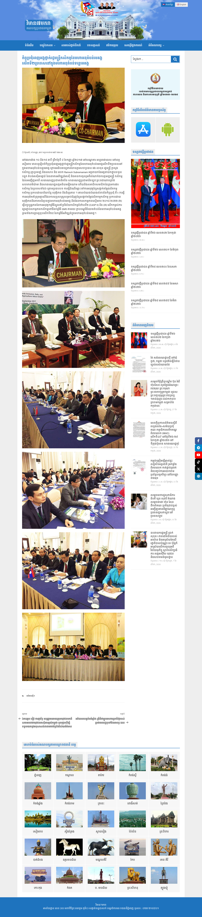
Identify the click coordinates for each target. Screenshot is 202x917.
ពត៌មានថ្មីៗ (31, 695)
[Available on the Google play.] (167, 130)
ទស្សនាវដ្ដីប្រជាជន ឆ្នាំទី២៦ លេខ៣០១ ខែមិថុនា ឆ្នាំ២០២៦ (154, 251)
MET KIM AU (58, 152)
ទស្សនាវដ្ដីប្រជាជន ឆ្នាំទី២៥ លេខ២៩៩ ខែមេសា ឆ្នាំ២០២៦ (154, 285)
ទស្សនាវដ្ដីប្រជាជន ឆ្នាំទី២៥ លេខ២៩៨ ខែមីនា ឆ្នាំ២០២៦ (154, 302)
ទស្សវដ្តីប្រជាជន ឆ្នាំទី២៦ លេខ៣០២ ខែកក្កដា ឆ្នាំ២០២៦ (153, 234)
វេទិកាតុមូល (112, 45)
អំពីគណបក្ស (155, 45)
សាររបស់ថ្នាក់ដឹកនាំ (71, 45)
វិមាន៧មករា (38, 23)
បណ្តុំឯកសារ (46, 45)
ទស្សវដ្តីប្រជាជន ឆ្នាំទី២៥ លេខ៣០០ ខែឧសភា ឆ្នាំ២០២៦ (154, 268)
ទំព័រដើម (29, 45)
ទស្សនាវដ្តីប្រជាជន (143, 152)
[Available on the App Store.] (143, 130)
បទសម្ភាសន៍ (93, 45)
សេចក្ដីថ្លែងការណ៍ (133, 45)
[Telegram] (198, 447)
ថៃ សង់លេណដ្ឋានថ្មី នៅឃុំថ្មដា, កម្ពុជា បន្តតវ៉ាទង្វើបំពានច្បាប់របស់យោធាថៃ (165, 361)
